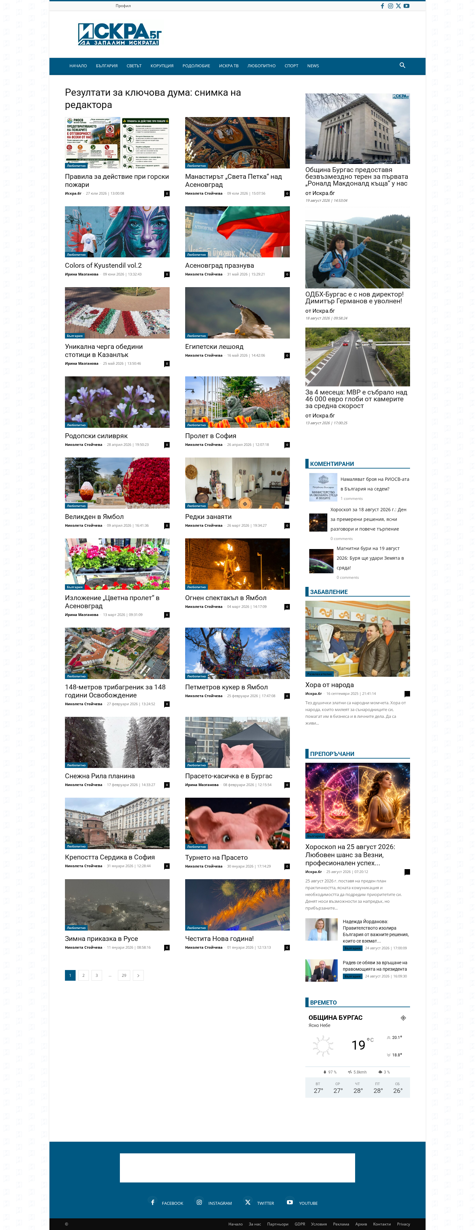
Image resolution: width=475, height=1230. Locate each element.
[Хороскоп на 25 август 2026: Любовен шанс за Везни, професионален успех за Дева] (357, 801)
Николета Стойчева (204, 193)
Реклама (341, 1224)
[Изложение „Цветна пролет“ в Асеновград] (117, 564)
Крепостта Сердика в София (110, 857)
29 (124, 975)
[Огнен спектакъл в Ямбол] (237, 564)
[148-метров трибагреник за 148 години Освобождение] (117, 653)
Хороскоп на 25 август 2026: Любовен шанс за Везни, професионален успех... (350, 855)
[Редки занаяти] (237, 483)
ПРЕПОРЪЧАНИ (332, 753)
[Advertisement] (237, 1167)
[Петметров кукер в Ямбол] (237, 653)
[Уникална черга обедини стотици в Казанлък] (117, 313)
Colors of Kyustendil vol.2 (103, 265)
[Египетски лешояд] (237, 313)
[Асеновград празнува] (237, 232)
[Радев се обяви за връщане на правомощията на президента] (321, 970)
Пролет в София (211, 436)
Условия (319, 1224)
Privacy (403, 1224)
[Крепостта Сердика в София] (117, 823)
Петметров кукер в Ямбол (226, 687)
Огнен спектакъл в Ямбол (226, 598)
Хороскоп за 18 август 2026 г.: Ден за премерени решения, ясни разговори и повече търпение (368, 519)
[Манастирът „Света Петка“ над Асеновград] (237, 142)
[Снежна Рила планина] (117, 742)
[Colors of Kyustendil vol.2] (117, 232)
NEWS (313, 66)
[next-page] (138, 975)
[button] (402, 66)
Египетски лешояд (214, 347)
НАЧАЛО (78, 66)
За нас (255, 1224)
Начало (235, 1224)
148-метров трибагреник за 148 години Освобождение (115, 691)
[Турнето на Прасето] (237, 823)
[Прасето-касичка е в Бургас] (237, 742)
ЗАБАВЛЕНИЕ (329, 591)
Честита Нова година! (219, 939)
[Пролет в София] (237, 402)
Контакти (382, 1224)
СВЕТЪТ (134, 66)
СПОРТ (291, 66)
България (75, 335)
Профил (123, 5)
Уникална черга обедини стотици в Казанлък (104, 351)
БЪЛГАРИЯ (107, 66)
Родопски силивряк (96, 436)
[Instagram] (390, 5)
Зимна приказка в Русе (101, 939)
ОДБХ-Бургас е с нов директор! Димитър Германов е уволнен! (354, 298)
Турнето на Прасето (216, 857)
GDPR (300, 1224)
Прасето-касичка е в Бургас (228, 776)
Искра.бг (73, 193)
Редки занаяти (208, 517)
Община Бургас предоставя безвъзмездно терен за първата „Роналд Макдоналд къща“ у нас (356, 177)
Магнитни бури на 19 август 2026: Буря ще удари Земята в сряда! (370, 558)
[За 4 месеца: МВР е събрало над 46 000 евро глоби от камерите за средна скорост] (357, 358)
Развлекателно (319, 674)
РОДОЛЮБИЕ (196, 66)
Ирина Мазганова (82, 274)
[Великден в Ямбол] (117, 483)
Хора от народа (329, 685)
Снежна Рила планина (100, 776)
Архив (361, 1224)
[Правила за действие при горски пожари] (117, 142)
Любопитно (76, 165)
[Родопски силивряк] (117, 402)
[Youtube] (406, 5)
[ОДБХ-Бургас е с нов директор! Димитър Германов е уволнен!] (357, 250)
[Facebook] (382, 5)
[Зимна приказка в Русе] (117, 905)
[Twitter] (398, 5)
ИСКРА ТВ (228, 66)
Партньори (278, 1224)
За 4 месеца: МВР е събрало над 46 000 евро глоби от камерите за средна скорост (356, 399)
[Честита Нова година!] (237, 905)
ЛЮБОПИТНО (262, 66)
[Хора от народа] (357, 639)
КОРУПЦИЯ (162, 66)
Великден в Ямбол (94, 517)
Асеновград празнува (219, 265)
